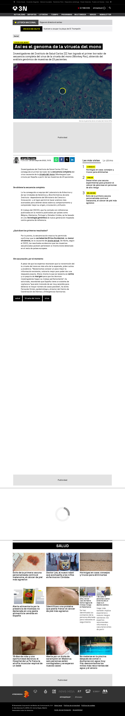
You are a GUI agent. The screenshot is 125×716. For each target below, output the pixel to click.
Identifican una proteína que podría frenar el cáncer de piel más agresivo (60, 608)
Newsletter (105, 15)
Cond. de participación (62, 710)
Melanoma (91, 193)
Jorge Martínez (28, 158)
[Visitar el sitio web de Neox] (54, 691)
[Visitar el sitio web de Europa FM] (96, 691)
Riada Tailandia (85, 2)
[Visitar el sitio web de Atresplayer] (67, 697)
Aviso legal (58, 705)
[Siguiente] (111, 2)
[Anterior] (14, 2)
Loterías (43, 15)
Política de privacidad (72, 705)
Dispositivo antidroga (72, 2)
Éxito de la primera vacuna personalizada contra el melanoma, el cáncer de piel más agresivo (101, 199)
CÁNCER (90, 177)
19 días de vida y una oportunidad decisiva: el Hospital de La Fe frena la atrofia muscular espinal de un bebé (27, 661)
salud (17, 298)
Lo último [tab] (108, 160)
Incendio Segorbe (32, 2)
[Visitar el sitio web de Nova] (62, 691)
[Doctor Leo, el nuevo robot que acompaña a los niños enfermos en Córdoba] (62, 562)
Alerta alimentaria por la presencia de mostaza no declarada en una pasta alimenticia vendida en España (26, 611)
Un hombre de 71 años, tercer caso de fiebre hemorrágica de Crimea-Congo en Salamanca (86, 602)
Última (85, 8)
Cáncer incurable (46, 2)
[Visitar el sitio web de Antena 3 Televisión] (37, 691)
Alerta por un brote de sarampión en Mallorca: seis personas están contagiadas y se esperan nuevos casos (60, 661)
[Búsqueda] (109, 8)
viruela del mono (47, 174)
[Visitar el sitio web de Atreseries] (79, 691)
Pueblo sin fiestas (98, 2)
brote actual (53, 240)
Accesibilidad (78, 710)
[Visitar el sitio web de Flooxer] (78, 697)
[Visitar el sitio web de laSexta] (45, 691)
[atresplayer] (99, 8)
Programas (66, 15)
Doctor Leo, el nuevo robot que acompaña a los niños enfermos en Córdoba (60, 574)
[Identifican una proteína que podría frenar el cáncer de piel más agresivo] (62, 596)
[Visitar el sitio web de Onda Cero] (88, 691)
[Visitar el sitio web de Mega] (71, 691)
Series (93, 15)
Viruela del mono (32, 298)
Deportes (31, 15)
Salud (62, 546)
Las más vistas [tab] (91, 160)
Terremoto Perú (58, 2)
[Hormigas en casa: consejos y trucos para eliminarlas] (96, 562)
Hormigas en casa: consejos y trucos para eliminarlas (100, 171)
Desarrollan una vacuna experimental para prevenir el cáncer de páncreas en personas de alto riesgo (101, 184)
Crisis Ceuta (21, 2)
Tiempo (54, 15)
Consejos (91, 167)
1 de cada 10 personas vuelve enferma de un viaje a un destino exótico (103, 601)
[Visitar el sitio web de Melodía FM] (105, 691)
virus (47, 298)
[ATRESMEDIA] (20, 694)
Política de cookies (88, 705)
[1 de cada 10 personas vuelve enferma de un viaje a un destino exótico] (104, 591)
